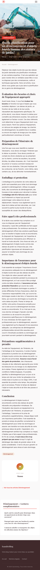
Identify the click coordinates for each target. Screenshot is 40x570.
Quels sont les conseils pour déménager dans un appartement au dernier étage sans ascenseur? (19, 515)
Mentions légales (14, 559)
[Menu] (36, 1)
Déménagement (8, 38)
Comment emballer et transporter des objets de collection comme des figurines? (19, 529)
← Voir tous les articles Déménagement (16, 488)
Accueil (4, 64)
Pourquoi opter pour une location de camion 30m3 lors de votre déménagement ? (19, 522)
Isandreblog (7, 546)
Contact (24, 559)
